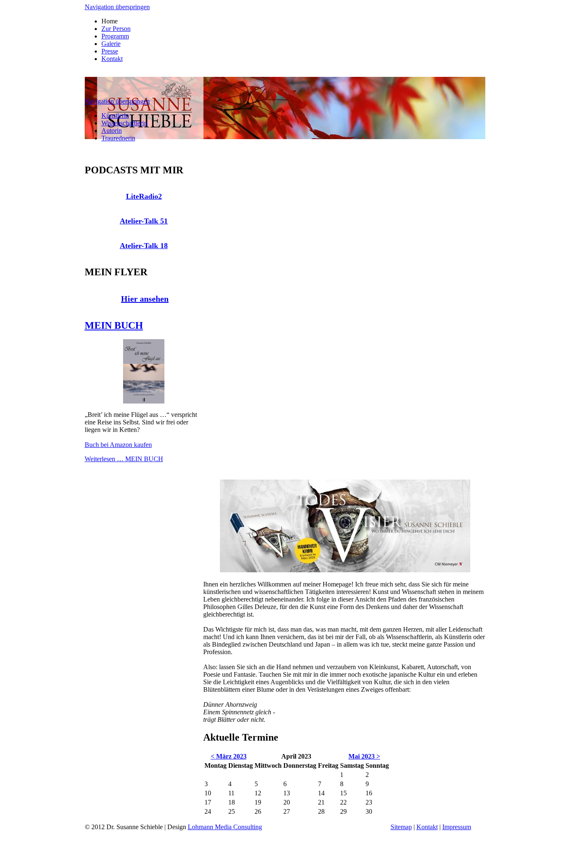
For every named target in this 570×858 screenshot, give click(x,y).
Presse (109, 51)
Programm (115, 36)
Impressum (456, 826)
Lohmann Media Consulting (225, 826)
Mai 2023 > (364, 756)
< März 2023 (229, 756)
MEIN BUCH (114, 325)
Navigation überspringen (117, 6)
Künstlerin (115, 115)
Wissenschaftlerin (124, 123)
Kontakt (112, 58)
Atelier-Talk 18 (144, 245)
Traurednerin (118, 138)
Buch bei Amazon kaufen (118, 444)
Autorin (111, 130)
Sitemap (401, 826)
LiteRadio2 (144, 196)
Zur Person (116, 28)
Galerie (111, 43)
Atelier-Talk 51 (144, 221)
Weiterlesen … (124, 458)
